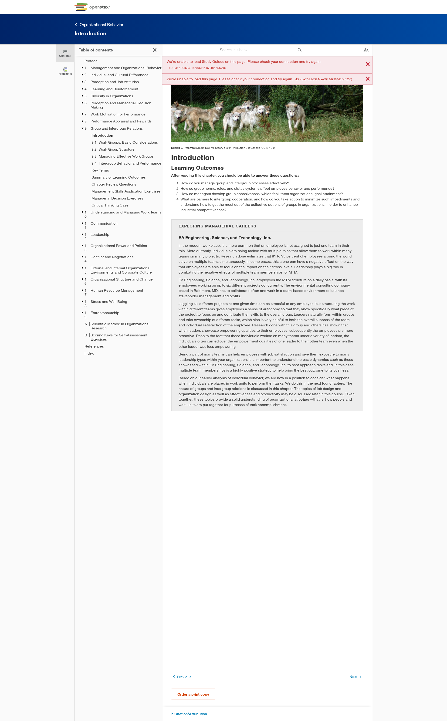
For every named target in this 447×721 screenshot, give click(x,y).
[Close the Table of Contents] (155, 50)
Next (353, 676)
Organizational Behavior (101, 24)
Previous (184, 676)
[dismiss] (368, 64)
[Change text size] (366, 50)
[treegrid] (118, 207)
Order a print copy (193, 694)
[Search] (300, 50)
